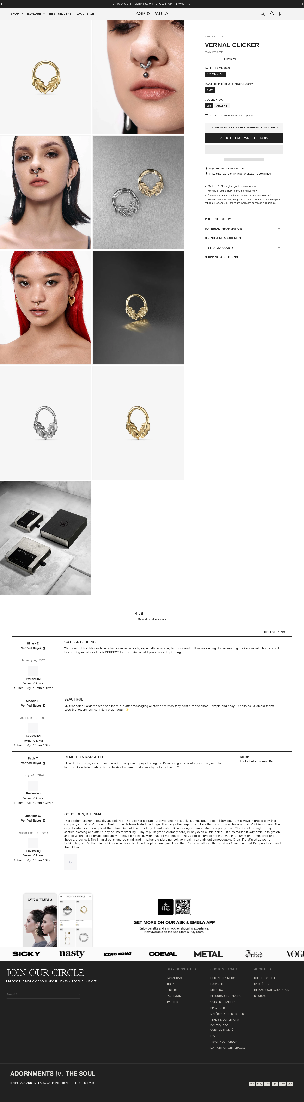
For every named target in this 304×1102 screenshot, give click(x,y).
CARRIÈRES (261, 984)
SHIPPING (216, 990)
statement (215, 195)
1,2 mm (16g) (215, 74)
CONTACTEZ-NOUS (222, 978)
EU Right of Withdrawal (227, 1048)
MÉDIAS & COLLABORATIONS (272, 990)
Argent (221, 106)
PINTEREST (174, 990)
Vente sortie (214, 37)
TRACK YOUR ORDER (223, 1042)
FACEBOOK (174, 996)
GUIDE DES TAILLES (222, 1002)
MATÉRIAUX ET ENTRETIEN (227, 1014)
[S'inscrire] (76, 994)
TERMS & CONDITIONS (224, 1020)
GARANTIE (217, 984)
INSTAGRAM (174, 978)
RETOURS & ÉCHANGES (225, 996)
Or (209, 106)
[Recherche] (262, 13)
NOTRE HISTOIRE (265, 978)
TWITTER (172, 1002)
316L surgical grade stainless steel (237, 186)
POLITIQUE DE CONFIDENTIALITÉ (221, 1027)
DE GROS (260, 996)
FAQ (212, 1036)
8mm (210, 90)
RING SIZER (217, 1008)
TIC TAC (172, 984)
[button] (244, 149)
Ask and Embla (31, 1083)
